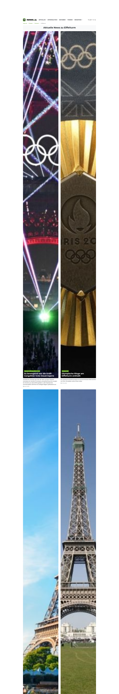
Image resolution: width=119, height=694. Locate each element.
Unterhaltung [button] (52, 20)
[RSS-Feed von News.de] (95, 19)
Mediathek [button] (78, 20)
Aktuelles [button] (42, 20)
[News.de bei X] (93, 19)
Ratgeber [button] (62, 20)
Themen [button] (70, 20)
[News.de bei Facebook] (92, 19)
